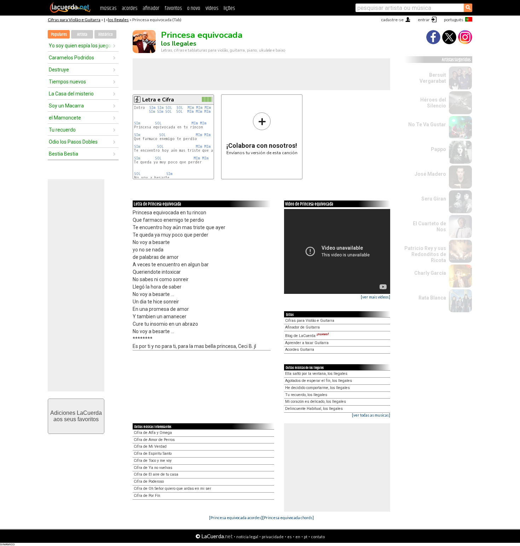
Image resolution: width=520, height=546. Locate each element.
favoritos (173, 8)
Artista (82, 34)
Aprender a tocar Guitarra (307, 343)
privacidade (273, 536)
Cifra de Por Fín (147, 495)
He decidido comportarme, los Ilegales (317, 387)
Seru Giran (433, 199)
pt (305, 536)
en (297, 536)
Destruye (59, 69)
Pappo (438, 149)
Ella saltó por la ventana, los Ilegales (316, 373)
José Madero (430, 174)
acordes (129, 8)
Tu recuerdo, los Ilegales (306, 395)
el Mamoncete (65, 118)
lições (229, 8)
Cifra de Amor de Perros (154, 439)
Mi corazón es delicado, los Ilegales (315, 401)
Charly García (430, 273)
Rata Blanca (432, 298)
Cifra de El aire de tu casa (156, 474)
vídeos (212, 8)
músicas (108, 8)
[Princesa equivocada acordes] (235, 517)
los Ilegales (118, 19)
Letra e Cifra (158, 99)
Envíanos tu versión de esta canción (261, 133)
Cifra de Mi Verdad (150, 446)
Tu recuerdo (62, 130)
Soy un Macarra (66, 106)
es (289, 536)
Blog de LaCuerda (307, 335)
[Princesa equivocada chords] (288, 517)
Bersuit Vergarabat (433, 78)
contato (318, 536)
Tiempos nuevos (67, 82)
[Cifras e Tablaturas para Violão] (70, 11)
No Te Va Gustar (427, 124)
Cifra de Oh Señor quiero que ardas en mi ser (172, 488)
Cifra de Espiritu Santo (153, 453)
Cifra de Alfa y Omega (153, 432)
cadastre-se (392, 19)
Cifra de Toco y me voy (153, 460)
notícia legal (247, 536)
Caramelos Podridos (71, 57)
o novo (193, 8)
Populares (59, 34)
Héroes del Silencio (433, 103)
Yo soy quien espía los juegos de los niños (80, 45)
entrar (424, 19)
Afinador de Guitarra (302, 327)
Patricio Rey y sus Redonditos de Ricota (425, 254)
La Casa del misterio (71, 94)
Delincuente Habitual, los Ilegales (314, 408)
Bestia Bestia (63, 154)
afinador (151, 8)
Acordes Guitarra (299, 349)
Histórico (105, 34)
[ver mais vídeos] (375, 297)
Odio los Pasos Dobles (73, 142)
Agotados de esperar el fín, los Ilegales (318, 380)
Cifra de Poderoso (149, 481)
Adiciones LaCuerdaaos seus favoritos (76, 416)
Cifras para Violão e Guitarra (74, 19)
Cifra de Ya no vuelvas (153, 467)
